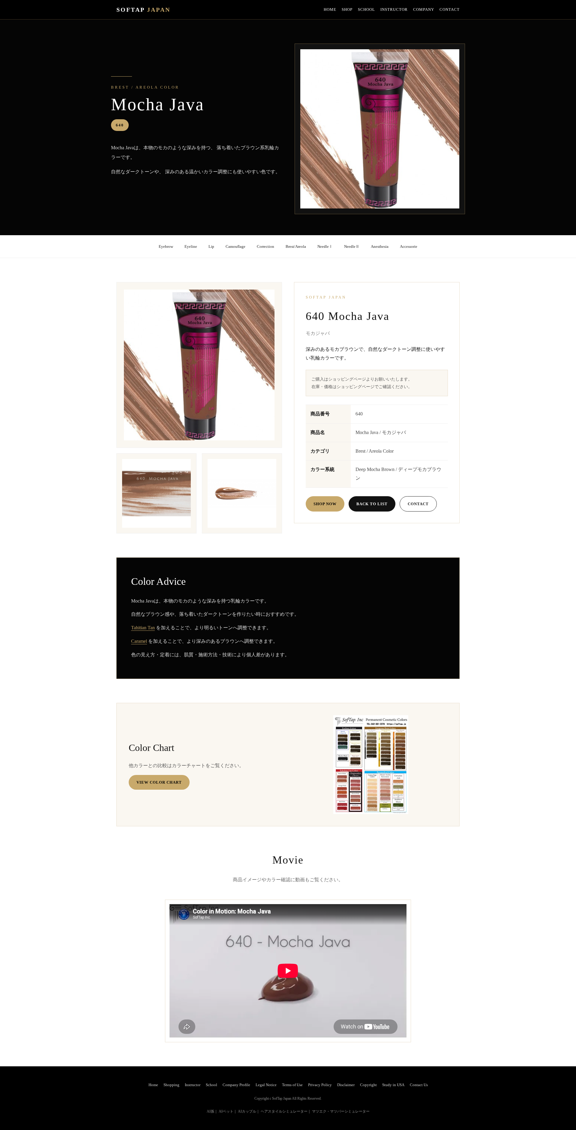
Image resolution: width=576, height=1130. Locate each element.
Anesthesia (379, 246)
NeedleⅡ (351, 246)
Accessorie (408, 246)
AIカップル (247, 1111)
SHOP (347, 9)
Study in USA (393, 1085)
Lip (211, 246)
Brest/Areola (296, 246)
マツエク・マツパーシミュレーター (341, 1111)
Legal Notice (266, 1085)
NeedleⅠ (325, 246)
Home (153, 1085)
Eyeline (190, 246)
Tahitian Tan (143, 627)
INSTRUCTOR (394, 9)
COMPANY (423, 9)
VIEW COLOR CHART (159, 782)
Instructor (192, 1085)
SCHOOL (366, 9)
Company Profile (236, 1085)
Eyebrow (166, 246)
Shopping (171, 1085)
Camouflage (235, 246)
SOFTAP (143, 9)
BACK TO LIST (372, 504)
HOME (330, 9)
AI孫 (210, 1111)
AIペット (226, 1111)
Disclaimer (346, 1085)
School (211, 1085)
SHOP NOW (325, 504)
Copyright (368, 1085)
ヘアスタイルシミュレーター (284, 1111)
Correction (265, 246)
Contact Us (419, 1085)
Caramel (139, 641)
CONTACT (450, 9)
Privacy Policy (320, 1085)
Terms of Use (292, 1085)
